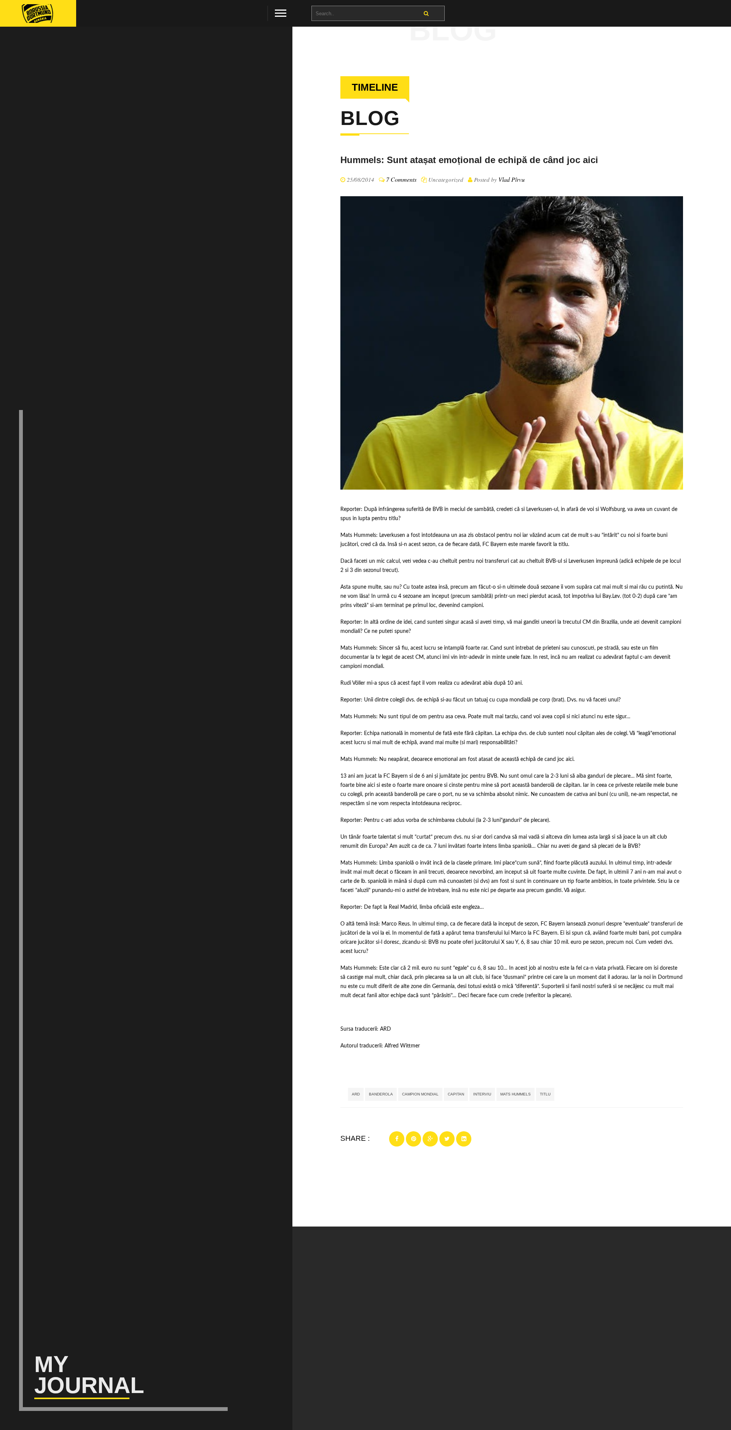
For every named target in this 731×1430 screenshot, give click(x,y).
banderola (381, 1094)
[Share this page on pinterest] (413, 1139)
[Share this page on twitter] (447, 1139)
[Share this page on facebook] (396, 1139)
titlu (545, 1094)
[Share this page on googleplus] (430, 1139)
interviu (482, 1094)
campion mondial (420, 1094)
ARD (385, 1029)
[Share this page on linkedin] (463, 1139)
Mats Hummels (515, 1094)
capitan (456, 1094)
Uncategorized (445, 179)
